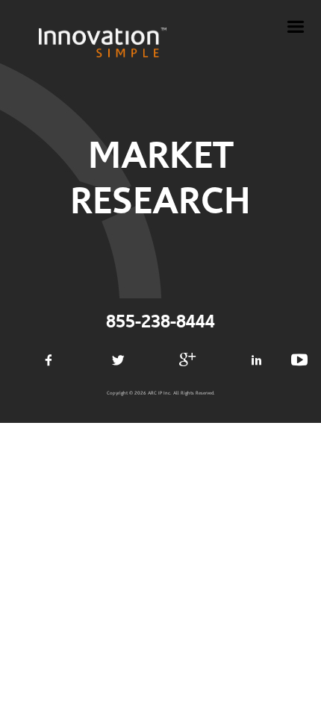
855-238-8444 (160, 322)
